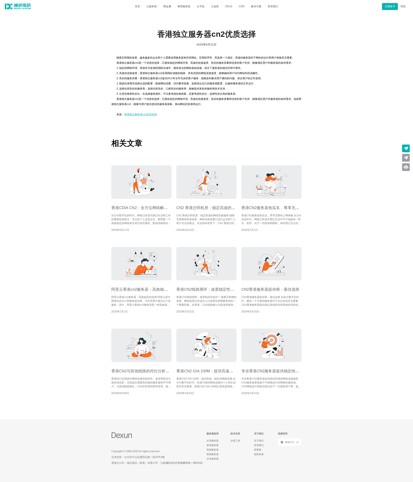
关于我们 (259, 440)
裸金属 (167, 6)
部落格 (257, 449)
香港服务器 (212, 445)
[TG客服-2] (406, 158)
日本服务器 (212, 458)
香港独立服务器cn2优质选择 (140, 114)
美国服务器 (212, 449)
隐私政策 (259, 454)
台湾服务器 (212, 440)
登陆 (403, 6)
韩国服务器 (212, 454)
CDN (242, 6)
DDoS (228, 6)
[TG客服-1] (406, 148)
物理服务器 (183, 6)
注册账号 (390, 6)
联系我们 (273, 6)
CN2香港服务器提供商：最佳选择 (270, 289)
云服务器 (151, 6)
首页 (137, 6)
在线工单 (235, 440)
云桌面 (215, 6)
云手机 (201, 6)
